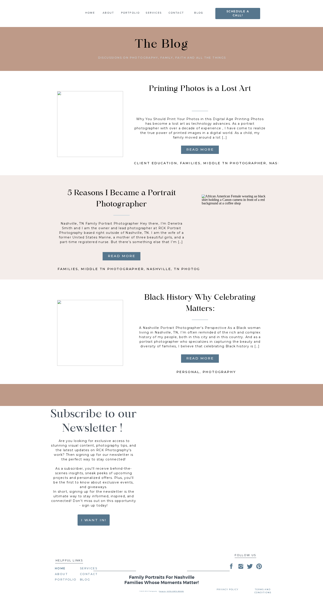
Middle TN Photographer (234, 163)
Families (190, 163)
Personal (188, 372)
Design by (162, 591)
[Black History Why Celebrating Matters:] (90, 333)
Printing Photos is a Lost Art (200, 89)
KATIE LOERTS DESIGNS (175, 591)
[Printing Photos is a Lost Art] (90, 124)
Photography (219, 372)
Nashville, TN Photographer (182, 269)
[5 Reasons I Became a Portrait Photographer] (235, 227)
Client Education (155, 163)
